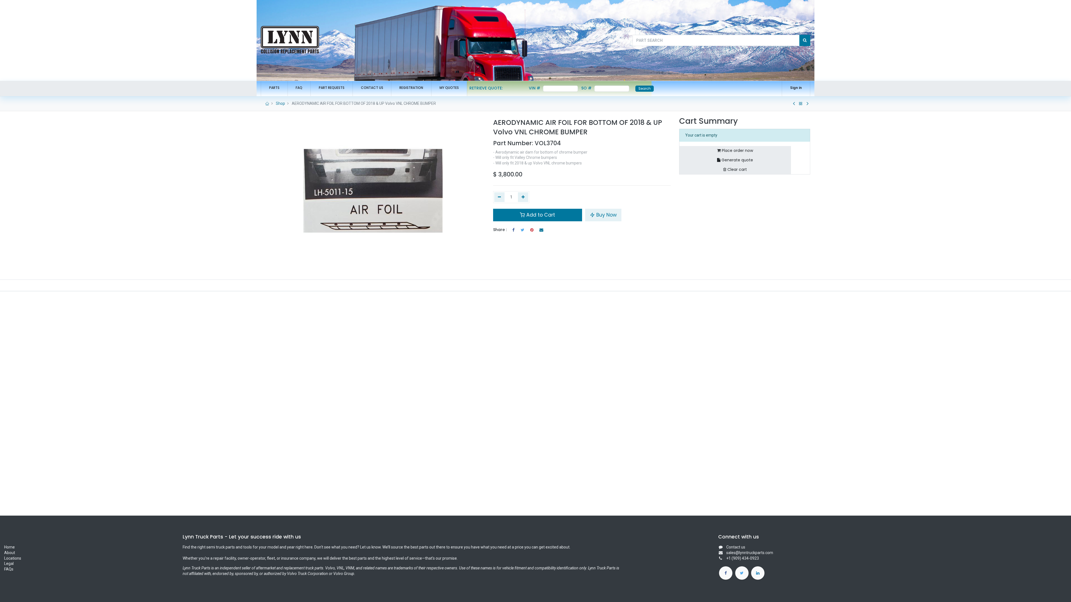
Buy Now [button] (606, 215)
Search (644, 88)
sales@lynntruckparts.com (749, 552)
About (10, 552)
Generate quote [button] (736, 160)
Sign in (796, 87)
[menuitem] (274, 88)
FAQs (8, 569)
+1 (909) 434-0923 (742, 558)
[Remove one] (499, 197)
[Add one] (523, 197)
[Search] (804, 40)
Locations (12, 558)
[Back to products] (800, 104)
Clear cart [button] (736, 169)
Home (9, 547)
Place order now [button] (737, 150)
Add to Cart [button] (540, 215)
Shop (280, 103)
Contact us (735, 547)
